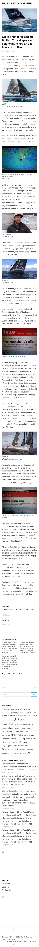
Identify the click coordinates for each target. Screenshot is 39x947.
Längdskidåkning (9, 731)
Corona (26, 709)
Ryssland (31, 735)
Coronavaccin (5, 712)
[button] (19, 20)
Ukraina (10, 753)
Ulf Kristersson (17, 753)
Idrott (16, 724)
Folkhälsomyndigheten (28, 715)
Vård (29, 753)
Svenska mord (14, 742)
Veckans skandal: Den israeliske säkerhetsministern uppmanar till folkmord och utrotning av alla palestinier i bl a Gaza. (19, 767)
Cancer (12, 709)
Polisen (21, 735)
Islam (20, 725)
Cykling (13, 713)
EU (6, 715)
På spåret (6, 884)
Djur (17, 713)
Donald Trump (24, 712)
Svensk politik (10, 749)
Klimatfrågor (13, 674)
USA (24, 753)
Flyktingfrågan (13, 715)
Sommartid (19, 739)
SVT (32, 750)
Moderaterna (6, 735)
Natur (21, 674)
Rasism (26, 735)
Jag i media (6, 890)
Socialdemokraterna (9, 739)
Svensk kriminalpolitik (20, 746)
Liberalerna (23, 728)
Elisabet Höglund (17, 3)
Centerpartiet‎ (18, 709)
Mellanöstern (20, 731)
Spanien (26, 738)
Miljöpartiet (28, 731)
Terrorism (5, 753)
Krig (18, 728)
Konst (15, 728)
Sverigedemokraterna (25, 750)
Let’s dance (6, 887)
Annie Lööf (5, 709)
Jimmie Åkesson (28, 725)
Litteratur (29, 728)
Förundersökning (8, 720)
